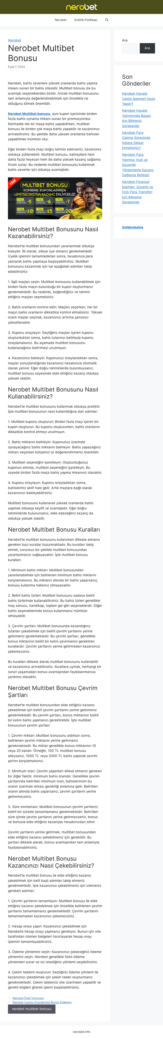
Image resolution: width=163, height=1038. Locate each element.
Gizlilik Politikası (85, 20)
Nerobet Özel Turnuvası (28, 998)
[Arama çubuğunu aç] (106, 20)
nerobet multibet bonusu (31, 1009)
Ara (125, 40)
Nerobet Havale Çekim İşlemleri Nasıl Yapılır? (138, 99)
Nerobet (60, 20)
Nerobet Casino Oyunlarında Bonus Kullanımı (42, 1002)
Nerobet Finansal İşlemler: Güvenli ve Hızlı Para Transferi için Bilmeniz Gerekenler (137, 192)
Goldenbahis (132, 227)
